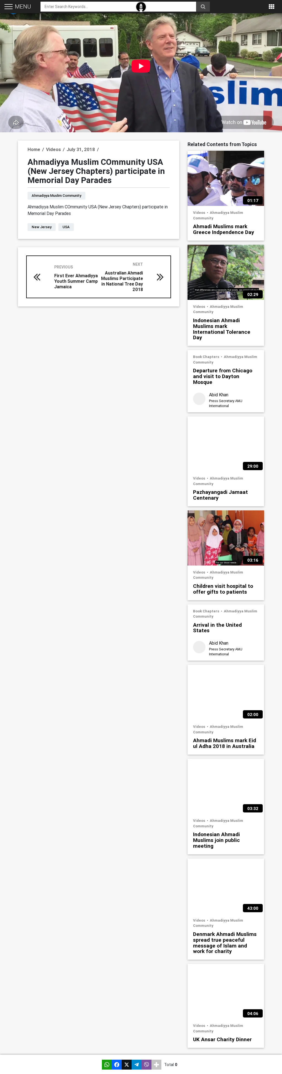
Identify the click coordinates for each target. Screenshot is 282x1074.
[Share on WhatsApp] (107, 1065)
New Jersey (41, 227)
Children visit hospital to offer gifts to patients (223, 589)
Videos (199, 212)
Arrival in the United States (217, 627)
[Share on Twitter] (127, 1065)
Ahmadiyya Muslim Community (56, 195)
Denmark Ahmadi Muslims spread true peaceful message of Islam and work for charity (225, 942)
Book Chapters (206, 356)
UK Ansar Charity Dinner (222, 1039)
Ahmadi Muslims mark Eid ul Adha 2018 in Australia (224, 743)
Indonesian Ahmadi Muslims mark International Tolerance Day (221, 329)
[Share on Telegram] (137, 1065)
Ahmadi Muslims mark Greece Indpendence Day (223, 229)
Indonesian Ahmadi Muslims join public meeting (216, 840)
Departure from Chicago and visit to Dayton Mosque (222, 376)
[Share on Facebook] (117, 1065)
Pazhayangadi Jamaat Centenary (220, 495)
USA (66, 227)
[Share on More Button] (156, 1065)
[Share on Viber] (146, 1065)
